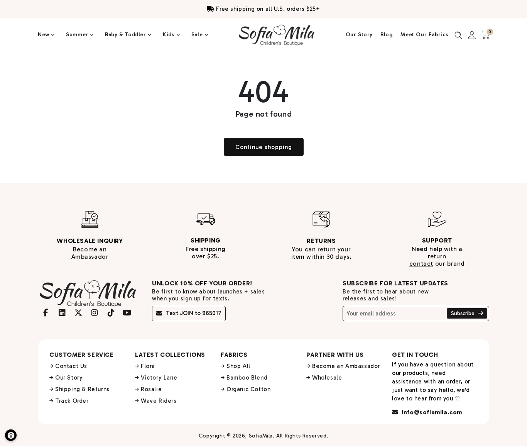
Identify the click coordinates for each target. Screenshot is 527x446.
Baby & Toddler (126, 34)
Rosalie (151, 389)
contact (421, 263)
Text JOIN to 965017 (193, 313)
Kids (169, 34)
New (44, 34)
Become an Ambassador (346, 366)
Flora (148, 366)
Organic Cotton (248, 389)
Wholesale (327, 377)
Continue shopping (263, 147)
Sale (197, 34)
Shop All (238, 366)
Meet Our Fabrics (424, 34)
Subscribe (463, 313)
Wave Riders (159, 400)
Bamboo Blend (246, 377)
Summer (78, 34)
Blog (386, 34)
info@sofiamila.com (431, 412)
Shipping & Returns (82, 389)
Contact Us (71, 366)
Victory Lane (159, 377)
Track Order (72, 400)
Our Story (359, 34)
